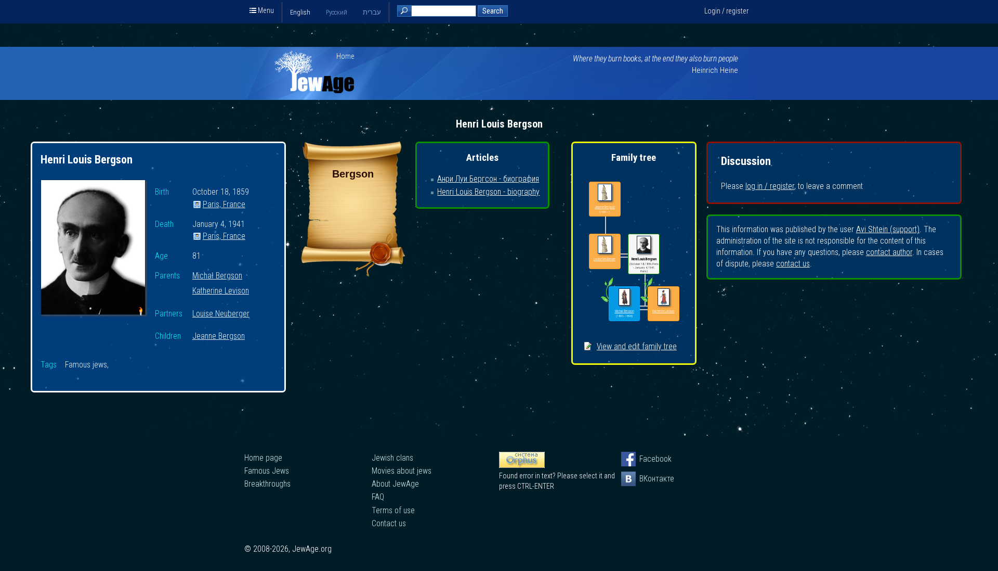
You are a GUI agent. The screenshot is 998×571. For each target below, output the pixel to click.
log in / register (769, 186)
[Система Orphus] (522, 465)
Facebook (646, 459)
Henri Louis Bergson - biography (488, 192)
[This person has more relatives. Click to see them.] (606, 302)
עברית (372, 12)
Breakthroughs (267, 484)
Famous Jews (266, 471)
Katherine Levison (220, 291)
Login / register (726, 11)
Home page (263, 458)
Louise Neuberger (221, 314)
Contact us (389, 523)
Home (345, 56)
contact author (889, 252)
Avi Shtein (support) (888, 229)
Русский (336, 12)
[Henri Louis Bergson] (93, 249)
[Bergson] (353, 273)
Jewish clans (392, 458)
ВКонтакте (646, 479)
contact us (793, 264)
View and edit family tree (637, 346)
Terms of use (393, 510)
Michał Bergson (217, 276)
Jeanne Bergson (218, 336)
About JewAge (395, 484)
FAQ (378, 497)
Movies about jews (401, 471)
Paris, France (224, 204)
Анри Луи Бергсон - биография (488, 179)
